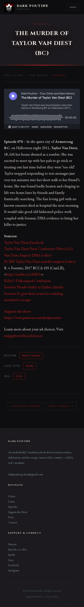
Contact (12, 522)
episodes (59, 75)
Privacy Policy (51, 596)
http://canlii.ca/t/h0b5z (23, 274)
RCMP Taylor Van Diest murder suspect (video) (40, 261)
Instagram (13, 570)
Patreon (12, 544)
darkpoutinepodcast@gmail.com (25, 474)
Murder (30, 366)
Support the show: (17, 311)
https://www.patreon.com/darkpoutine (32, 317)
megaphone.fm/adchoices (23, 335)
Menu (73, 7)
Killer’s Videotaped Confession (27, 280)
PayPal (11, 555)
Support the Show (18, 512)
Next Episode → (61, 406)
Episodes (12, 507)
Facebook (13, 565)
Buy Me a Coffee (17, 549)
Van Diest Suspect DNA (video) (28, 255)
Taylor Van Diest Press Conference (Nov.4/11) (38, 248)
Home (11, 496)
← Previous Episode (26, 406)
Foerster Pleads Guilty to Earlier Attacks (33, 287)
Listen (11, 501)
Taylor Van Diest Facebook (24, 242)
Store (11, 517)
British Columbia (31, 355)
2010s (19, 376)
